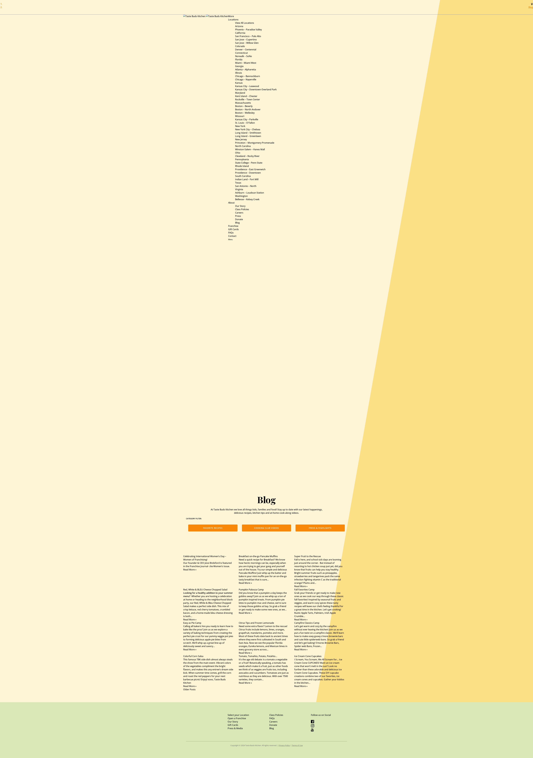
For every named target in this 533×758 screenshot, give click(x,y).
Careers (239, 212)
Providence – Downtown (248, 172)
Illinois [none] (238, 72)
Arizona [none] (239, 26)
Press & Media (235, 728)
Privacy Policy (284, 745)
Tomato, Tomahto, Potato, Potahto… (258, 656)
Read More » (189, 569)
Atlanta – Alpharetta (245, 69)
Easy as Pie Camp (192, 622)
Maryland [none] (240, 92)
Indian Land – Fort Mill (246, 179)
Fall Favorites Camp (304, 589)
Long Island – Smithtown (248, 132)
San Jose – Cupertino (246, 39)
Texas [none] (238, 182)
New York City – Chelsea (247, 129)
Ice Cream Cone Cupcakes (307, 656)
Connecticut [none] (241, 52)
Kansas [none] (239, 82)
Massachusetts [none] (243, 102)
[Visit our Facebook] (312, 722)
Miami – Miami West (245, 62)
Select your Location (238, 715)
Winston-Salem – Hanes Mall (250, 149)
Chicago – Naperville (245, 79)
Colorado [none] (240, 46)
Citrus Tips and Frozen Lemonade (256, 622)
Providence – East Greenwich (250, 169)
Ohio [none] (237, 152)
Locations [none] (233, 19)
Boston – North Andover (248, 109)
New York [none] (240, 126)
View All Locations (244, 22)
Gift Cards (233, 229)
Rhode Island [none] (242, 166)
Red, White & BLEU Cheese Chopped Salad (205, 589)
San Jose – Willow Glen (247, 42)
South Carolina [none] (243, 176)
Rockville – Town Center (247, 99)
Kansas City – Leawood (247, 86)
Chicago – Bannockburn (247, 76)
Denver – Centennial (245, 49)
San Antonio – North (245, 186)
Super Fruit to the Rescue (307, 556)
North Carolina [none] (243, 146)
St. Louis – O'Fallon (245, 122)
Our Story (240, 206)
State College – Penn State (248, 162)
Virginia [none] (239, 189)
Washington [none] (241, 196)
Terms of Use (297, 745)
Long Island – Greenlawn (248, 136)
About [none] (231, 202)
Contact (232, 235)
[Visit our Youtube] (312, 730)
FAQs (231, 232)
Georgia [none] (239, 66)
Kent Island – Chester (246, 96)
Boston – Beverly (243, 106)
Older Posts (189, 689)
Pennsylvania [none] (242, 159)
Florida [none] (238, 59)
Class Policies (242, 209)
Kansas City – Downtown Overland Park (256, 89)
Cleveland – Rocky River (247, 156)
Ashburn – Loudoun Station (249, 192)
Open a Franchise (237, 718)
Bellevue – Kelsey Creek (247, 199)
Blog (530, 7)
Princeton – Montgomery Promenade (254, 142)
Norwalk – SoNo (243, 56)
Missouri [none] (239, 116)
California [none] (240, 32)
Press (238, 216)
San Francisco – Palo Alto (248, 36)
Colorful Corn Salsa (193, 656)
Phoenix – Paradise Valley (248, 29)
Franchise (233, 226)
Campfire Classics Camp (306, 622)
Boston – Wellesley (245, 112)
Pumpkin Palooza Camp (251, 589)
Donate (239, 219)
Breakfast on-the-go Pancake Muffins (258, 556)
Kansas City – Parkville (246, 119)
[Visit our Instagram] (312, 726)
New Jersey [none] (241, 139)
